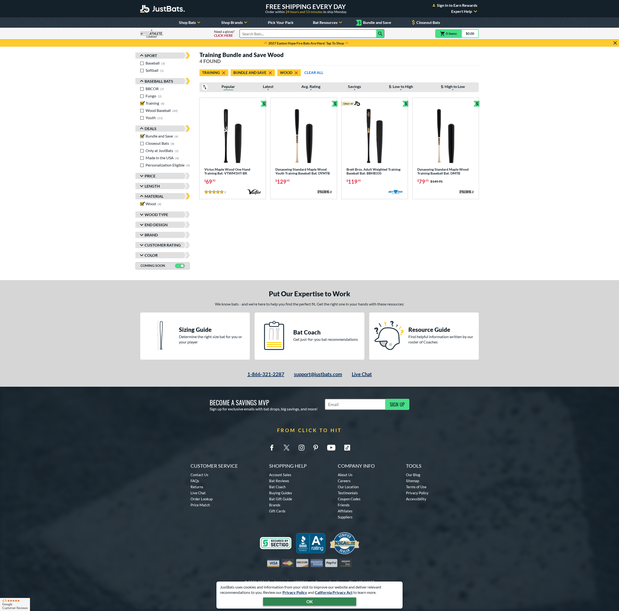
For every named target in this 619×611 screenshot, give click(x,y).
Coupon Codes (349, 499)
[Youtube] (331, 448)
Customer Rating (163, 245)
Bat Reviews (279, 481)
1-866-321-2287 (265, 374)
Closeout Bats (428, 22)
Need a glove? (224, 33)
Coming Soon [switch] (152, 265)
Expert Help (461, 11)
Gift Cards (277, 511)
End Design (156, 224)
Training (211, 72)
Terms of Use (416, 487)
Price (150, 176)
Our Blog (413, 475)
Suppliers (345, 517)
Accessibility (416, 499)
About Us (345, 475)
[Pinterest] (315, 448)
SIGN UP (397, 404)
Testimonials (348, 493)
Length (152, 186)
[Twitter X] (286, 448)
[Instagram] (301, 448)
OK (309, 601)
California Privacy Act (334, 592)
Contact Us (199, 475)
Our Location (348, 487)
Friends (344, 505)
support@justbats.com (318, 374)
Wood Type (156, 214)
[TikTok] (347, 448)
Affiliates (345, 511)
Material (154, 196)
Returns (197, 487)
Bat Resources (325, 22)
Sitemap (412, 481)
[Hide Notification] (615, 43)
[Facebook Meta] (272, 448)
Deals (150, 128)
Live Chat (362, 374)
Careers (344, 481)
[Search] (380, 33)
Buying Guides (280, 493)
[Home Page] (162, 8)
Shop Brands (232, 22)
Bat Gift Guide (280, 499)
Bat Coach (277, 487)
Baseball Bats (159, 81)
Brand (151, 235)
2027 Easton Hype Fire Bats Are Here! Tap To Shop (306, 43)
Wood (286, 72)
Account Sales (280, 475)
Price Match (200, 505)
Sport (151, 55)
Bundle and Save (374, 22)
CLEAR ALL (313, 72)
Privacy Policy (294, 592)
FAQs (195, 481)
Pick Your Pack (281, 22)
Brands (274, 505)
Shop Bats (187, 22)
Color (151, 255)
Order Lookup (202, 499)
